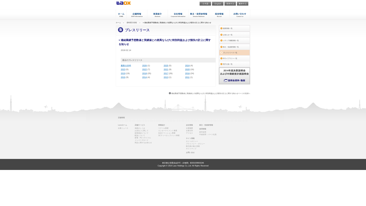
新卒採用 (202, 132)
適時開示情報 (132, 23)
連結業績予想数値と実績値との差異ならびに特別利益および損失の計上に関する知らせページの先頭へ (210, 93)
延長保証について (141, 133)
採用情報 (219, 15)
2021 (166, 69)
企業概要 (189, 128)
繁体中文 (242, 4)
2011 (187, 77)
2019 (123, 73)
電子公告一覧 (227, 64)
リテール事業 (163, 128)
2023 (123, 69)
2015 (123, 77)
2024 (187, 65)
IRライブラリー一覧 (230, 58)
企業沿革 (189, 131)
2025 (166, 65)
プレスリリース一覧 (230, 53)
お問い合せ (239, 15)
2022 (144, 69)
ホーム (121, 15)
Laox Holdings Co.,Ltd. (182, 166)
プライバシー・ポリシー (195, 144)
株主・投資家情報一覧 (231, 47)
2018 (144, 73)
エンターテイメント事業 (167, 131)
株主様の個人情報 (193, 146)
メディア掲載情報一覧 (231, 40)
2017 (166, 73)
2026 (144, 65)
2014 (144, 77)
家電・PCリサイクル (143, 138)
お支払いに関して (141, 131)
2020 (187, 69)
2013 (166, 77)
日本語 (205, 4)
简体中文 (230, 4)
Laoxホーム (122, 125)
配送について (140, 135)
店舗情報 (121, 118)
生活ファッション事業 (166, 133)
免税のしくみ (140, 128)
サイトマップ (191, 149)
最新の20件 (126, 65)
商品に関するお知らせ (143, 143)
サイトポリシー (192, 141)
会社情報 (178, 15)
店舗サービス (140, 125)
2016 (187, 73)
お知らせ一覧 (227, 35)
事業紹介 (157, 15)
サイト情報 (190, 138)
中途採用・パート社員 (207, 134)
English (217, 4)
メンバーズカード (141, 140)
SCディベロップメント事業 (169, 135)
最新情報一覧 (227, 28)
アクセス (189, 133)
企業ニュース (123, 128)
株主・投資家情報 (198, 15)
